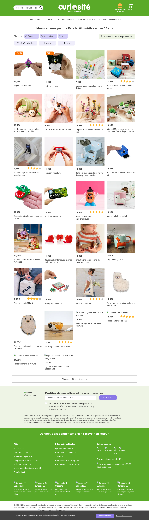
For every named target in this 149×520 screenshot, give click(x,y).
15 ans (66, 43)
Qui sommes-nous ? (64, 448)
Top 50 (49, 19)
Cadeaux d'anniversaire (109, 19)
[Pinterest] (122, 449)
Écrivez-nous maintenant (114, 465)
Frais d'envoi (19, 448)
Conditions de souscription (67, 460)
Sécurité (59, 456)
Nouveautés (35, 19)
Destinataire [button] (48, 36)
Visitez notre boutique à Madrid (27, 468)
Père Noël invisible (25, 43)
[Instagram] (108, 449)
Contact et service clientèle (110, 459)
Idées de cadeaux (85, 19)
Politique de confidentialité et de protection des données (91, 422)
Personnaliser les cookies (124, 516)
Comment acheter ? (22, 452)
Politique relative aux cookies (67, 464)
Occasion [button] (32, 36)
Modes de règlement (23, 456)
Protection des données (65, 452)
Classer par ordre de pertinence (118, 36)
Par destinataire (65, 19)
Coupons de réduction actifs (26, 460)
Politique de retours (22, 464)
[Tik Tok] (115, 451)
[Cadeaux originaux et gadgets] (74, 6)
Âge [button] (63, 36)
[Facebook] (100, 449)
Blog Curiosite (20, 472)
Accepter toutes (105, 516)
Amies (47, 43)
